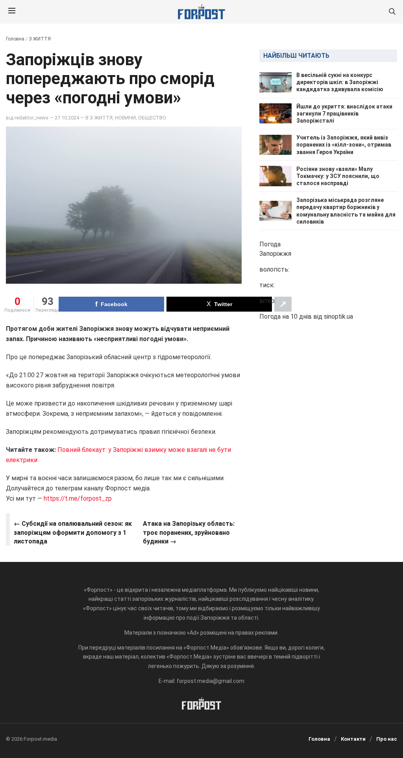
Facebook (114, 304)
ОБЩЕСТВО (152, 118)
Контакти (353, 739)
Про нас (386, 739)
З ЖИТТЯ (40, 39)
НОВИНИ (125, 118)
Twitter (223, 304)
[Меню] (12, 12)
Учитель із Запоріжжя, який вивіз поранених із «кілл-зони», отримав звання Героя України (343, 144)
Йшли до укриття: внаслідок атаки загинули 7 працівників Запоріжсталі (344, 113)
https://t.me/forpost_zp (77, 498)
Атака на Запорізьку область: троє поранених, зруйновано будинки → (189, 532)
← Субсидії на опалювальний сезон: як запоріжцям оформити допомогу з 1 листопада (73, 532)
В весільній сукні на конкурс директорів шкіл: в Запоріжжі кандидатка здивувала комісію (339, 82)
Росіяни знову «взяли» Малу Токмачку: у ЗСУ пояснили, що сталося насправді (337, 176)
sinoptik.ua (338, 316)
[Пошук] (392, 12)
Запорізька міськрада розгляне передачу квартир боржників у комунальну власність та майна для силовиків (346, 211)
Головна (15, 39)
